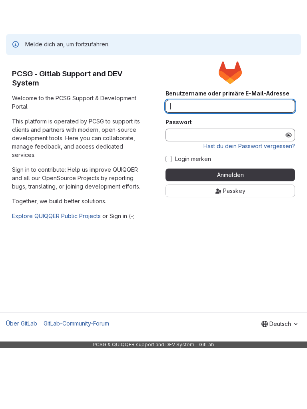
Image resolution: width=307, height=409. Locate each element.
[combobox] (279, 324)
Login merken (193, 159)
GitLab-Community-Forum (76, 323)
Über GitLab (21, 323)
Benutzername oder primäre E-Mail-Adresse (227, 93)
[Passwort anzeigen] (288, 135)
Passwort (178, 122)
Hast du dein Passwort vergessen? (249, 146)
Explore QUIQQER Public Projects (56, 215)
